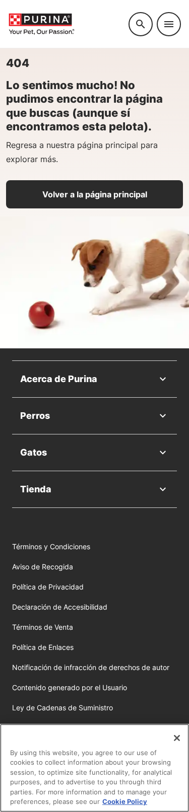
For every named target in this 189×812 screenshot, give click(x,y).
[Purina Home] (64, 24)
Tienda (35, 489)
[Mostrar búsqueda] (141, 24)
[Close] (177, 738)
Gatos (33, 452)
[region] (94, 768)
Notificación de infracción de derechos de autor (90, 667)
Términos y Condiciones (51, 546)
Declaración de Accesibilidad (59, 607)
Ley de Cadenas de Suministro (62, 707)
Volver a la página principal (94, 194)
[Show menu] (169, 24)
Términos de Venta (42, 627)
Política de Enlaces (43, 647)
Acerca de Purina (58, 379)
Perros (35, 415)
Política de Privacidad (48, 586)
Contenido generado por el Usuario (69, 687)
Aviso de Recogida (42, 566)
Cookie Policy (124, 801)
